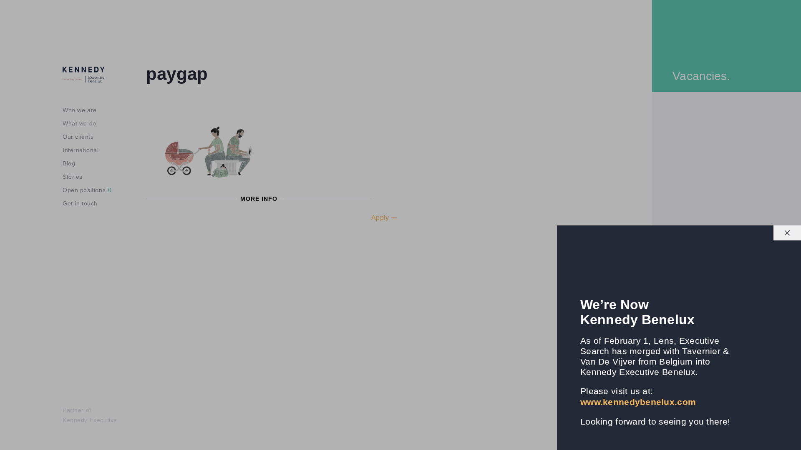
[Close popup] (787, 232)
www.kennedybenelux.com (638, 402)
